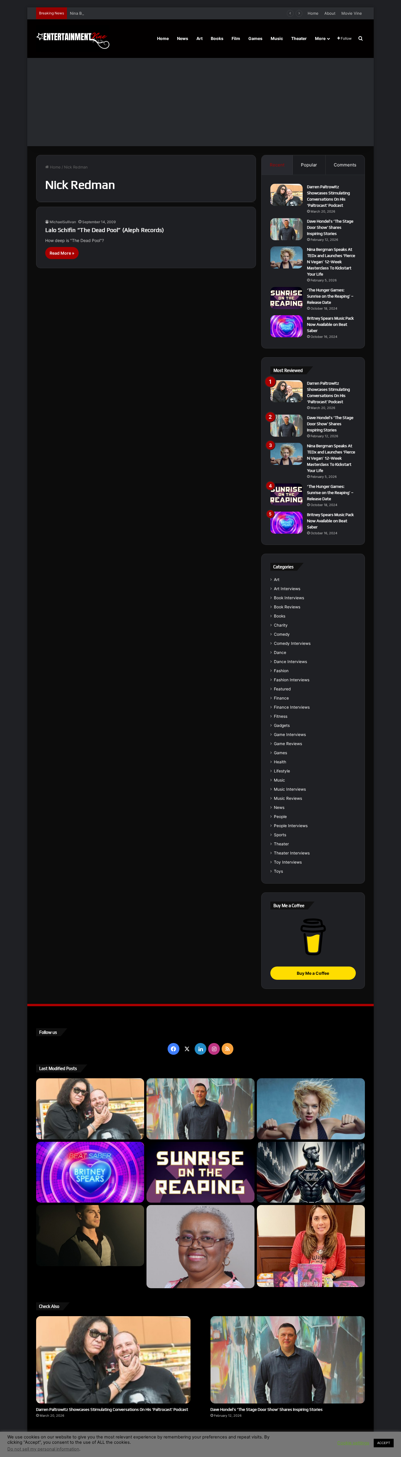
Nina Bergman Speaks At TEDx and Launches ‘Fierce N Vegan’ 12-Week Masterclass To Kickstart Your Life (166, 13)
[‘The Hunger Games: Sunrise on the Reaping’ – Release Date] (286, 298)
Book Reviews (287, 607)
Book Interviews (289, 597)
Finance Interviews (292, 707)
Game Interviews (290, 734)
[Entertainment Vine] (72, 38)
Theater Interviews (292, 853)
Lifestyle (282, 771)
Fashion (281, 670)
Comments (345, 165)
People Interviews (291, 825)
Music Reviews (288, 798)
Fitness (280, 716)
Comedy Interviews (292, 643)
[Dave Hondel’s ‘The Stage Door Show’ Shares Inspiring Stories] (286, 229)
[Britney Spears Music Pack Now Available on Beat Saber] (286, 326)
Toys (278, 871)
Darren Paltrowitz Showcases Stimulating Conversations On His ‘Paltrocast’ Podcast (112, 1409)
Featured (282, 689)
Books (217, 38)
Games (255, 38)
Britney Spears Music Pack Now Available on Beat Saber (330, 324)
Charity (281, 625)
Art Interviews (287, 588)
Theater (299, 38)
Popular (309, 165)
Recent (277, 165)
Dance (280, 652)
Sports (280, 834)
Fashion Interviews (291, 679)
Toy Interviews (288, 862)
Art (199, 38)
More (320, 38)
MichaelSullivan (63, 222)
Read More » (62, 253)
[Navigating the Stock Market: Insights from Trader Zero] (311, 1172)
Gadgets (282, 725)
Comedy (282, 634)
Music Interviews (290, 789)
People (280, 816)
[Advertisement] (200, 102)
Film (236, 38)
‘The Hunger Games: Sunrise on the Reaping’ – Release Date (330, 296)
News (182, 38)
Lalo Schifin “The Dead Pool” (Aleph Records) (104, 229)
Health (280, 762)
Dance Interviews (290, 661)
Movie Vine (351, 13)
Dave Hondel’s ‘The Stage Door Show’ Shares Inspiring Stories (330, 227)
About (330, 13)
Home (313, 13)
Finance (281, 698)
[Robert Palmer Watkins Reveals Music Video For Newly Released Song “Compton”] (90, 1235)
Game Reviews (288, 743)
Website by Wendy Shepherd (158, 1439)
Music (277, 38)
